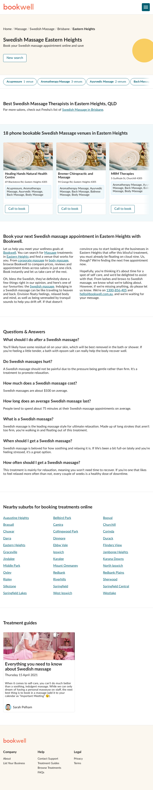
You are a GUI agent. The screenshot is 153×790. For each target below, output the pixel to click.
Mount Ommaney (65, 565)
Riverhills (59, 579)
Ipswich (58, 552)
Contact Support (48, 758)
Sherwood (110, 579)
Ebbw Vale (60, 545)
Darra (7, 538)
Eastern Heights (84, 29)
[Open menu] (146, 7)
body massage (58, 260)
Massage (21, 29)
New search (15, 57)
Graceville (10, 552)
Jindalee (9, 559)
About (7, 758)
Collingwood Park (65, 531)
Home (7, 29)
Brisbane (63, 29)
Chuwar (8, 531)
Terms (77, 763)
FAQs (41, 772)
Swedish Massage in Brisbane (82, 109)
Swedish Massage (42, 29)
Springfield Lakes (15, 593)
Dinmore (59, 538)
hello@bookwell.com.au (96, 294)
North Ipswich (113, 565)
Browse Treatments (49, 768)
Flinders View (112, 545)
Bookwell (9, 252)
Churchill (109, 524)
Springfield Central (116, 586)
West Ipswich (62, 593)
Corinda (108, 531)
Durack (108, 538)
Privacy (78, 758)
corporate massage (31, 260)
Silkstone (9, 586)
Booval (108, 518)
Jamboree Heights (115, 552)
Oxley (7, 572)
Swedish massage (42, 286)
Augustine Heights (16, 518)
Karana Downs (113, 559)
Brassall (8, 524)
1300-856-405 (116, 290)
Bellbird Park (62, 518)
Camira (58, 524)
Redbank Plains (113, 572)
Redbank (59, 572)
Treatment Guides (48, 763)
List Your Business (14, 763)
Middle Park (11, 565)
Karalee (58, 559)
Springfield (60, 586)
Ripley (7, 579)
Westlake (109, 593)
